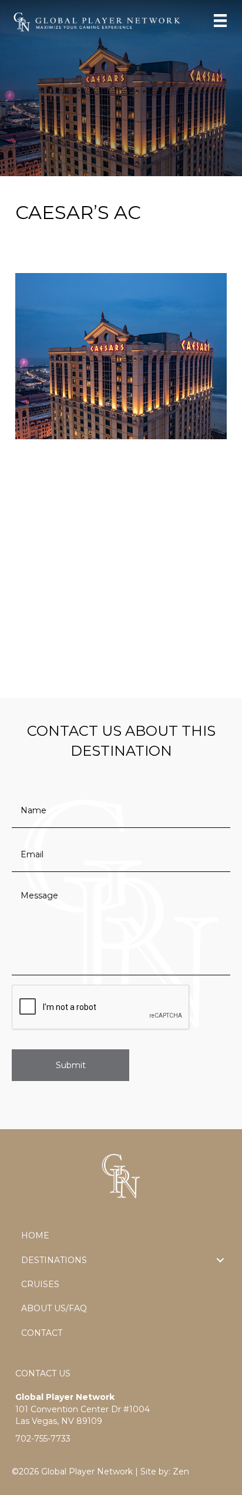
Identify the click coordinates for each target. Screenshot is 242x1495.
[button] (220, 1260)
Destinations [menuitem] (54, 1260)
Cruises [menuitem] (40, 1284)
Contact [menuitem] (41, 1333)
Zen (181, 1471)
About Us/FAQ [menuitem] (54, 1308)
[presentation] (101, 1008)
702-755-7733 (42, 1438)
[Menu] (220, 20)
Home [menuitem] (35, 1235)
